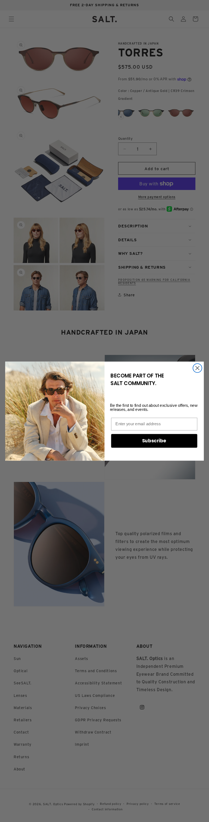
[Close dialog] (197, 367)
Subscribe (154, 440)
